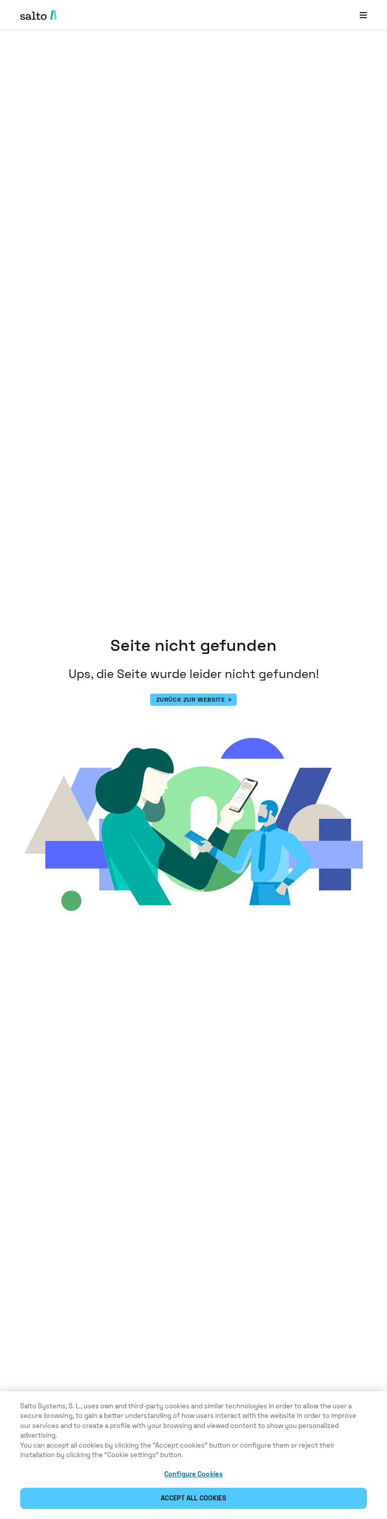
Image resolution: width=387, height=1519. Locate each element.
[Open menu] (363, 15)
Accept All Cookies (193, 1498)
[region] (193, 1455)
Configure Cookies (193, 1474)
